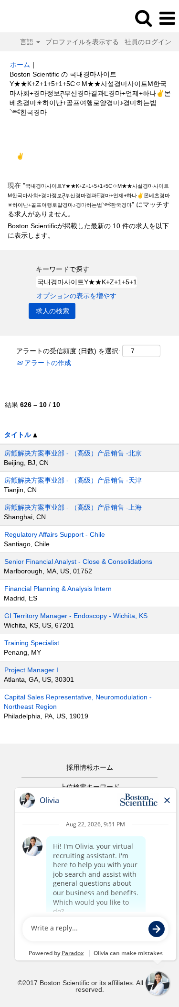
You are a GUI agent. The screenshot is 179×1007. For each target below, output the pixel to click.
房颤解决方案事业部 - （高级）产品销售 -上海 (73, 507)
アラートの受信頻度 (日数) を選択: (68, 351)
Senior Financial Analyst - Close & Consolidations (78, 561)
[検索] (143, 18)
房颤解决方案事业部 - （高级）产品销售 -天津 (73, 480)
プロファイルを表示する (82, 42)
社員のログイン (148, 42)
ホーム (20, 64)
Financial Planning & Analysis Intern (58, 588)
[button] (167, 18)
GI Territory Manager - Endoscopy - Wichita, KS (75, 616)
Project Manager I (31, 670)
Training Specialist (31, 643)
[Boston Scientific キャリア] (34, 18)
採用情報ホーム (89, 767)
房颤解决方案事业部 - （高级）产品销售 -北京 (73, 453)
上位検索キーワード (90, 787)
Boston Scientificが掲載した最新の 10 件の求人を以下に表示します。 (88, 230)
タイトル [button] (18, 434)
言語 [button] (27, 42)
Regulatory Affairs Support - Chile (54, 534)
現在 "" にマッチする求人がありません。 (89, 200)
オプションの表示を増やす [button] (76, 296)
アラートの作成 (46, 363)
